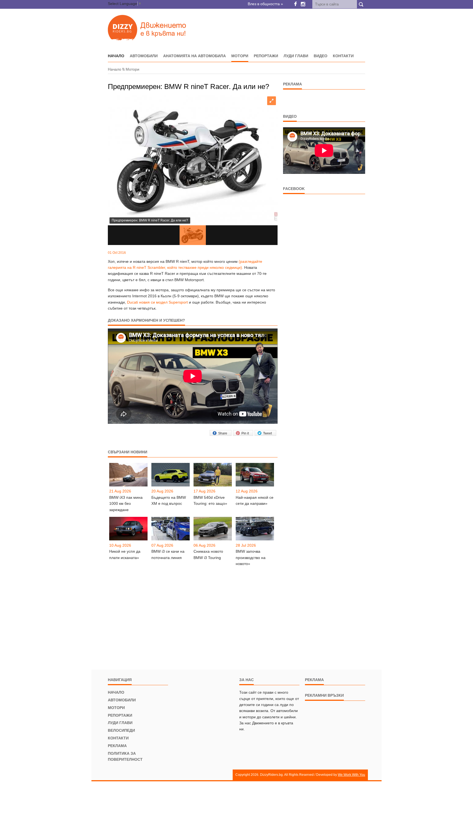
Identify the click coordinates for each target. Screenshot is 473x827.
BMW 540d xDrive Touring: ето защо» (210, 500)
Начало (114, 69)
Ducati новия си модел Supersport (157, 302)
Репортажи (266, 56)
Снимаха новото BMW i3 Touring (208, 554)
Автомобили (144, 56)
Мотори (239, 56)
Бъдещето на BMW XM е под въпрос (168, 500)
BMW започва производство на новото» (251, 557)
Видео (320, 56)
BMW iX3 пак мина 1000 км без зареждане (126, 503)
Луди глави (296, 56)
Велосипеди (121, 730)
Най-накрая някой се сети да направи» (254, 500)
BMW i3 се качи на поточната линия (167, 554)
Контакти (343, 56)
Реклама (117, 746)
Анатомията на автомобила (194, 56)
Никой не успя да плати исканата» (124, 554)
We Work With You (351, 775)
